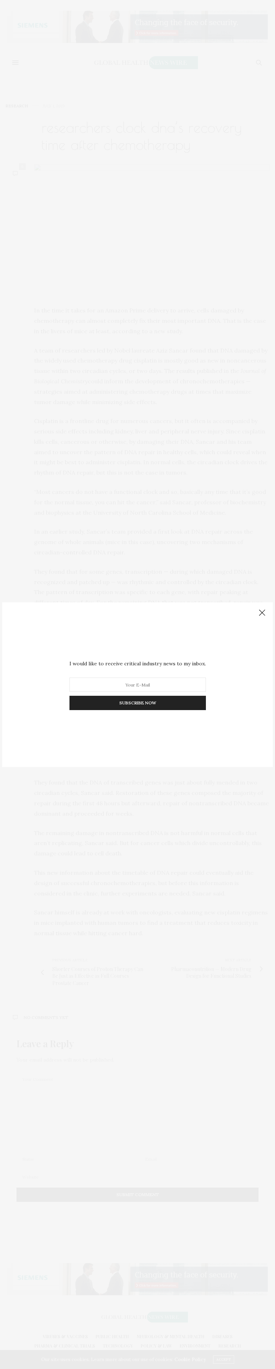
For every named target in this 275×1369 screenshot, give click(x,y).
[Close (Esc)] (262, 613)
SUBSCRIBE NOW (137, 702)
